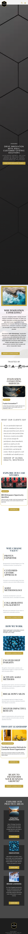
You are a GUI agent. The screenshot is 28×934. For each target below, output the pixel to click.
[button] (3, 397)
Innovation (14, 143)
